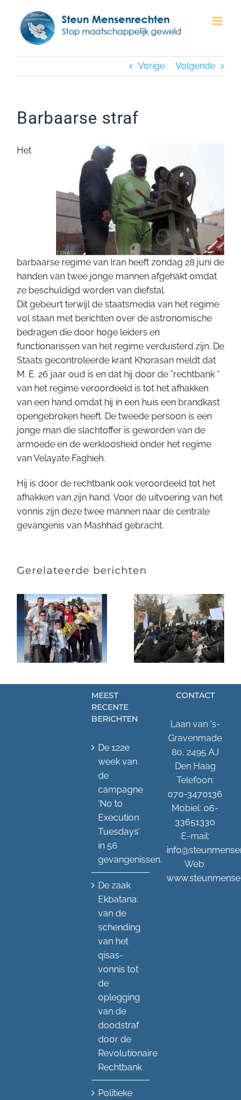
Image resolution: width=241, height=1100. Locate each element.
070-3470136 (195, 794)
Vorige (151, 65)
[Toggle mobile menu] (218, 21)
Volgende (195, 65)
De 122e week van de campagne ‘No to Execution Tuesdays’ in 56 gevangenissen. (120, 803)
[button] (25, 628)
